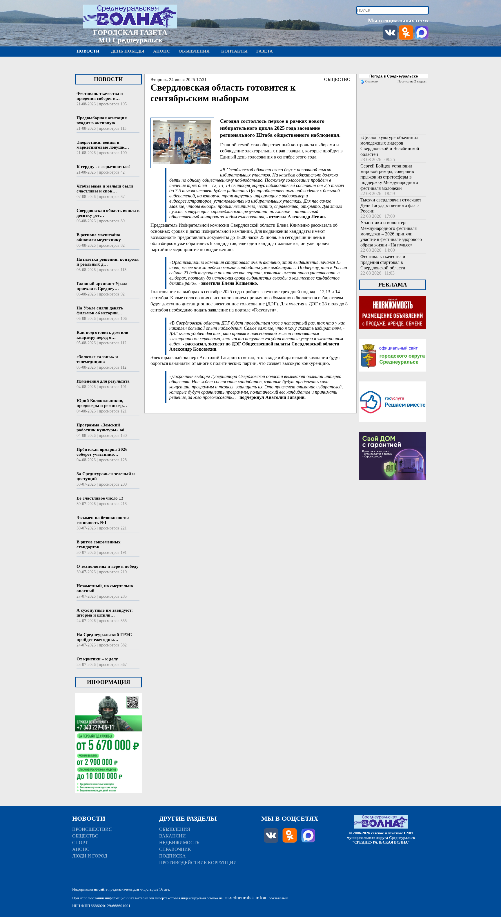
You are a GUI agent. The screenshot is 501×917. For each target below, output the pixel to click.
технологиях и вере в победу (108, 566)
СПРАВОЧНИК (175, 849)
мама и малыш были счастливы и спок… (105, 188)
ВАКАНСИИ (172, 835)
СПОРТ (80, 842)
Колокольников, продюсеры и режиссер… (102, 403)
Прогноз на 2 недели (411, 81)
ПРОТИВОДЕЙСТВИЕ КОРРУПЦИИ (198, 862)
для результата (103, 381)
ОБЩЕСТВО (337, 79)
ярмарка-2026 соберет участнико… (102, 452)
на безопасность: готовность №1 (103, 520)
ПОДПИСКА (172, 855)
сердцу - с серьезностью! (103, 166)
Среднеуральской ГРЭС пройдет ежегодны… (104, 637)
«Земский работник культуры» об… (103, 427)
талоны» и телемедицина (97, 359)
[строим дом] (392, 486)
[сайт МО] (392, 378)
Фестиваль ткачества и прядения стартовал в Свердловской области (382, 262)
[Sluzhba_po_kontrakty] (108, 800)
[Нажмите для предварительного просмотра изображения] (182, 164)
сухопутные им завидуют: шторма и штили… (105, 612)
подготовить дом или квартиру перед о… (102, 335)
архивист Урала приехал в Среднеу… (102, 286)
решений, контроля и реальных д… (108, 261)
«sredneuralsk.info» (245, 897)
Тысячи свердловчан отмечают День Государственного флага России (390, 205)
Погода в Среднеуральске (393, 76)
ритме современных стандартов (99, 544)
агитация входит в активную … (102, 120)
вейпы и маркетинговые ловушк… (103, 144)
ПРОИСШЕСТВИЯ (92, 829)
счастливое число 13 (100, 498)
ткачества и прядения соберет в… (100, 96)
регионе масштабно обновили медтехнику (99, 237)
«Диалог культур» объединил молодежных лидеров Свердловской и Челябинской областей (389, 146)
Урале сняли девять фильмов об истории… (100, 310)
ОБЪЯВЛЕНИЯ (174, 829)
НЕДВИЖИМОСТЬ (179, 842)
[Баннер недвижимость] (392, 336)
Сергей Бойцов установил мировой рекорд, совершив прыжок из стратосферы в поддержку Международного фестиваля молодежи (389, 177)
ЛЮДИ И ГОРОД (89, 855)
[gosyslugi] (392, 429)
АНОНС (80, 849)
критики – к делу (97, 659)
